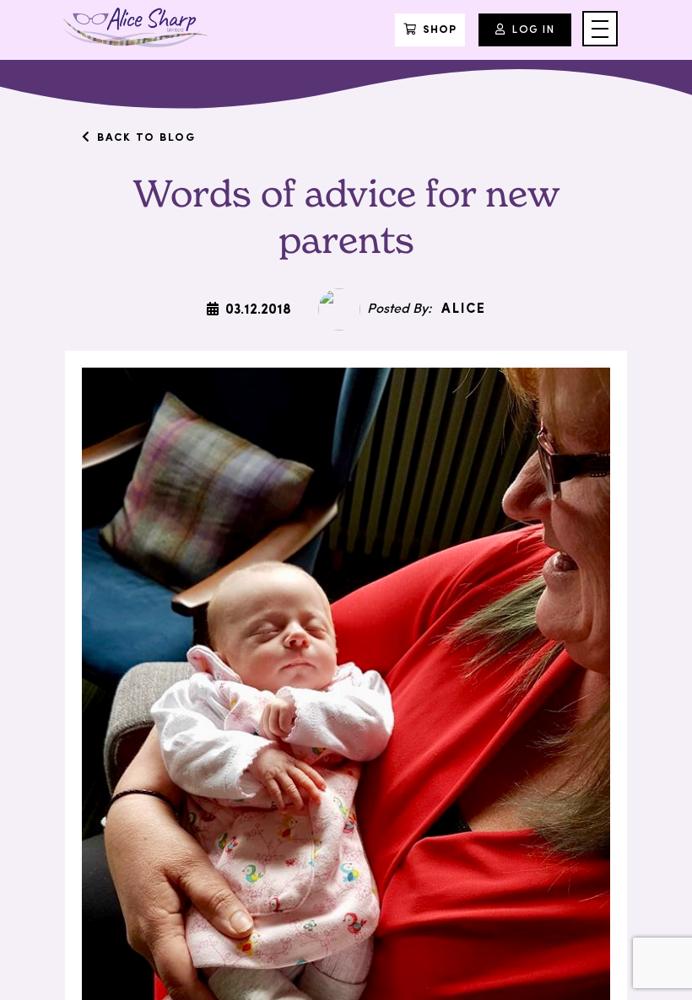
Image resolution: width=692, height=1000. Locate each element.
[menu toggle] (600, 28)
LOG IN (533, 29)
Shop (440, 29)
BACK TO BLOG (146, 137)
